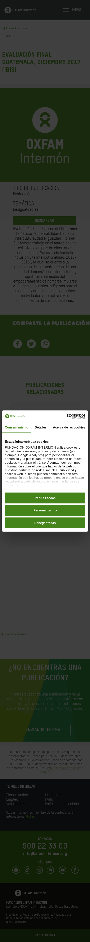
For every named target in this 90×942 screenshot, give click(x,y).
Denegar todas (45, 522)
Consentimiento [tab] (16, 427)
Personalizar (42, 510)
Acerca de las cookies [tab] (69, 427)
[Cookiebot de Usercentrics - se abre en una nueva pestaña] (67, 416)
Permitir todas (45, 497)
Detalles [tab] (41, 427)
